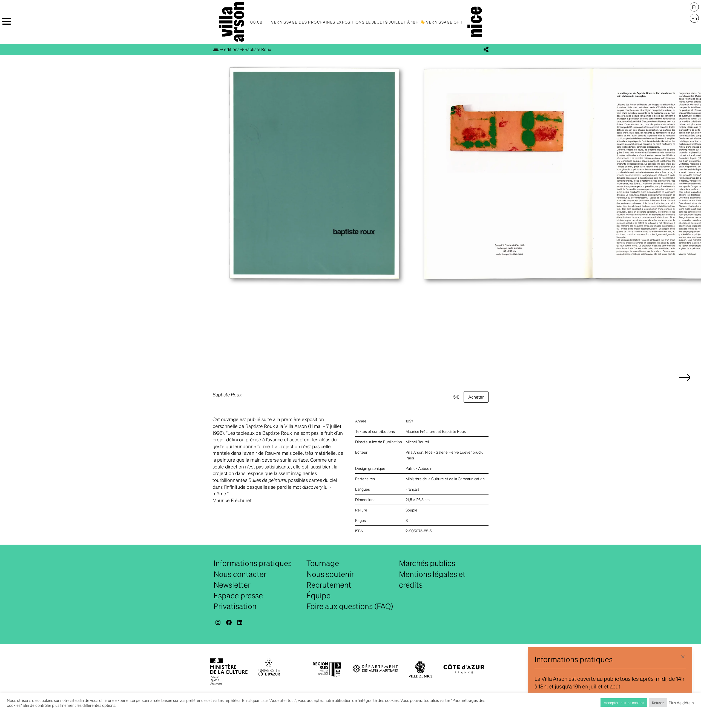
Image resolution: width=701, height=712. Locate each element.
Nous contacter (240, 574)
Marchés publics (427, 563)
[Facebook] (229, 622)
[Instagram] (218, 622)
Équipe (318, 595)
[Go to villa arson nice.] (215, 49)
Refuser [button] (658, 702)
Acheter (476, 397)
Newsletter (232, 585)
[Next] (684, 383)
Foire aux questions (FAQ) (349, 606)
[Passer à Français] (694, 7)
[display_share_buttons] (486, 49)
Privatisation (235, 606)
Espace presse (238, 595)
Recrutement (328, 585)
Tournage (322, 563)
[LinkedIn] (240, 622)
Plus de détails (681, 702)
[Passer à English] (694, 18)
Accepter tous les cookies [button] (624, 702)
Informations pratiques (253, 563)
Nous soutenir (330, 574)
